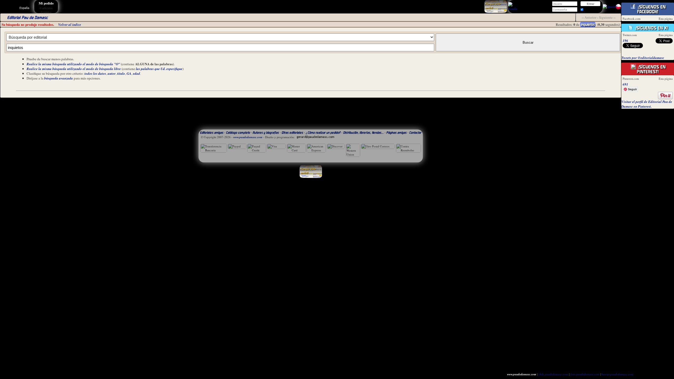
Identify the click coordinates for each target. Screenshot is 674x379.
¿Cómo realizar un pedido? (323, 132)
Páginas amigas (396, 132)
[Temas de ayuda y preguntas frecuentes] (512, 8)
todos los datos (95, 73)
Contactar (415, 132)
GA (129, 73)
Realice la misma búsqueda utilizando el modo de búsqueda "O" (73, 64)
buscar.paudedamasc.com (617, 374)
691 (625, 84)
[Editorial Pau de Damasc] (609, 6)
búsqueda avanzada (58, 78)
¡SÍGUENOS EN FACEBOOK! (651, 9)
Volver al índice (69, 24)
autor (112, 73)
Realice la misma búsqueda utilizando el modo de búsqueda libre (74, 68)
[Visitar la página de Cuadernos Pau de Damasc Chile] (618, 8)
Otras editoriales (292, 132)
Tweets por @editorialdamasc (642, 57)
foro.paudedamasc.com (584, 374)
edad (136, 73)
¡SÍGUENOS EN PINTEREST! (651, 69)
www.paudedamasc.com (247, 137)
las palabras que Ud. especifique (159, 68)
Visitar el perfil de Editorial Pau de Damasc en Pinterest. (646, 104)
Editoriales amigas (211, 132)
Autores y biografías (265, 132)
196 (625, 40)
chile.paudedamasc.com (553, 374)
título (121, 73)
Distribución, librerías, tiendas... (363, 132)
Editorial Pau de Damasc (27, 17)
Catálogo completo (238, 132)
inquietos (588, 24)
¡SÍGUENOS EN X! (651, 28)
